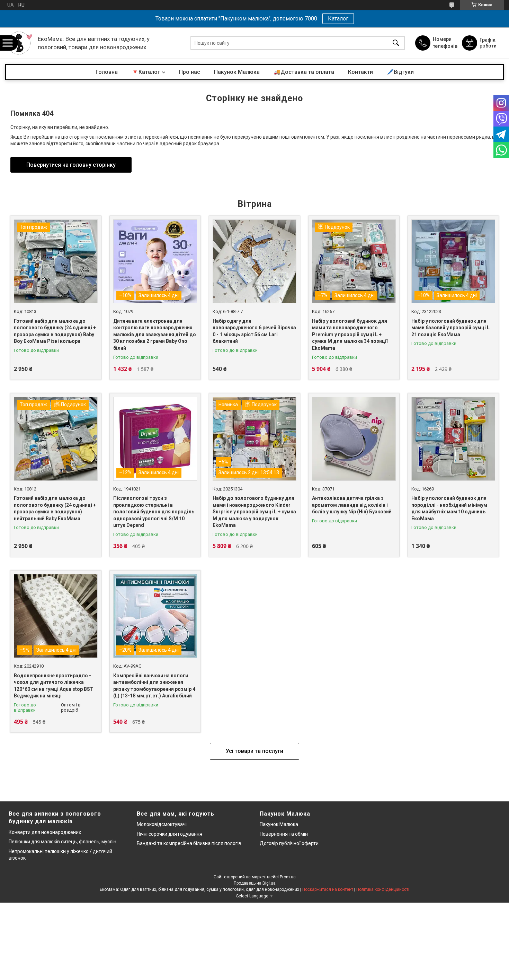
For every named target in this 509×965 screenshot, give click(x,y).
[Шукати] (395, 43)
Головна (107, 72)
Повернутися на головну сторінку (71, 165)
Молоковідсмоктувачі (162, 824)
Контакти (360, 72)
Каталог (338, 18)
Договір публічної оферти (289, 843)
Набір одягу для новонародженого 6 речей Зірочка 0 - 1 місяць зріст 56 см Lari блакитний (254, 331)
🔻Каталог (146, 72)
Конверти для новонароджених (45, 832)
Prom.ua (288, 877)
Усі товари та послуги (254, 751)
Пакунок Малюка (237, 72)
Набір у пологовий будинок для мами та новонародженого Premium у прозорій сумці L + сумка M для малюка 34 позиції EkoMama (349, 334)
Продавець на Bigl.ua (255, 883)
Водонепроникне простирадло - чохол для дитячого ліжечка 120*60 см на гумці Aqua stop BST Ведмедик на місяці (53, 686)
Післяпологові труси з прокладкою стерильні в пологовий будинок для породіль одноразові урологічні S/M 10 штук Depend (153, 511)
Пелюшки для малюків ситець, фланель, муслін (62, 841)
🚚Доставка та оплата (304, 72)
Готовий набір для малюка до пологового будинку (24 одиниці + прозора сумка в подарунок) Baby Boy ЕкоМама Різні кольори (55, 331)
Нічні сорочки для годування (169, 834)
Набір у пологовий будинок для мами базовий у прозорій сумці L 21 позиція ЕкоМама (450, 327)
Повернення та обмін (284, 834)
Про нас (189, 72)
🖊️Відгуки (400, 72)
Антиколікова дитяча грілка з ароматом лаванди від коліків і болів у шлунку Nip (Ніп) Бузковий (352, 504)
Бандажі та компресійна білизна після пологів (189, 843)
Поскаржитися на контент (327, 889)
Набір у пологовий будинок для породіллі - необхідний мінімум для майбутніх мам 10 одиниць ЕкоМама (449, 508)
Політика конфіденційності (382, 889)
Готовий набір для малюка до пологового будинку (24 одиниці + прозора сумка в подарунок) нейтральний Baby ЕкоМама (55, 508)
